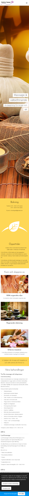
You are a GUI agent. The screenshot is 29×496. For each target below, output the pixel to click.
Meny (26, 2)
